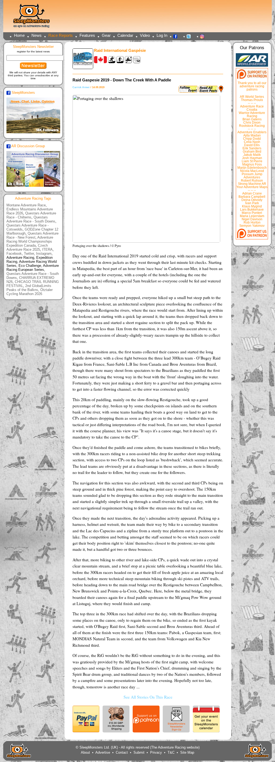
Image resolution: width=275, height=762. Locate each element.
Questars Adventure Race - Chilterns (31, 215)
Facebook (176, 36)
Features (87, 35)
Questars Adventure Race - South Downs (30, 219)
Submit (138, 752)
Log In (162, 35)
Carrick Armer (81, 87)
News (36, 35)
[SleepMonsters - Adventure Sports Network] (34, 17)
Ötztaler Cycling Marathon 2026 (29, 292)
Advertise (102, 752)
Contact (122, 752)
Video (145, 35)
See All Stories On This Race (148, 697)
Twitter (190, 36)
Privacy (156, 752)
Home (19, 35)
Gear (106, 35)
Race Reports (60, 35)
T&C (171, 752)
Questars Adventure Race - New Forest (32, 235)
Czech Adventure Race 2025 (27, 247)
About (85, 752)
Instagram (203, 36)
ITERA (47, 249)
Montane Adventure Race (26, 205)
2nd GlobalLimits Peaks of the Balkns (28, 288)
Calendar (125, 35)
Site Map (187, 752)
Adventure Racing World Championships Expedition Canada (29, 241)
